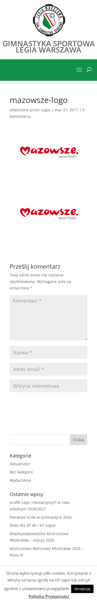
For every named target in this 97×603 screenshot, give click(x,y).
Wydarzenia (20, 480)
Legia (45, 109)
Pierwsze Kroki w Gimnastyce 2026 (41, 517)
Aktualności (20, 463)
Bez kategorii (21, 471)
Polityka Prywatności (49, 596)
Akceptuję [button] (82, 588)
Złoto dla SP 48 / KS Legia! (33, 525)
